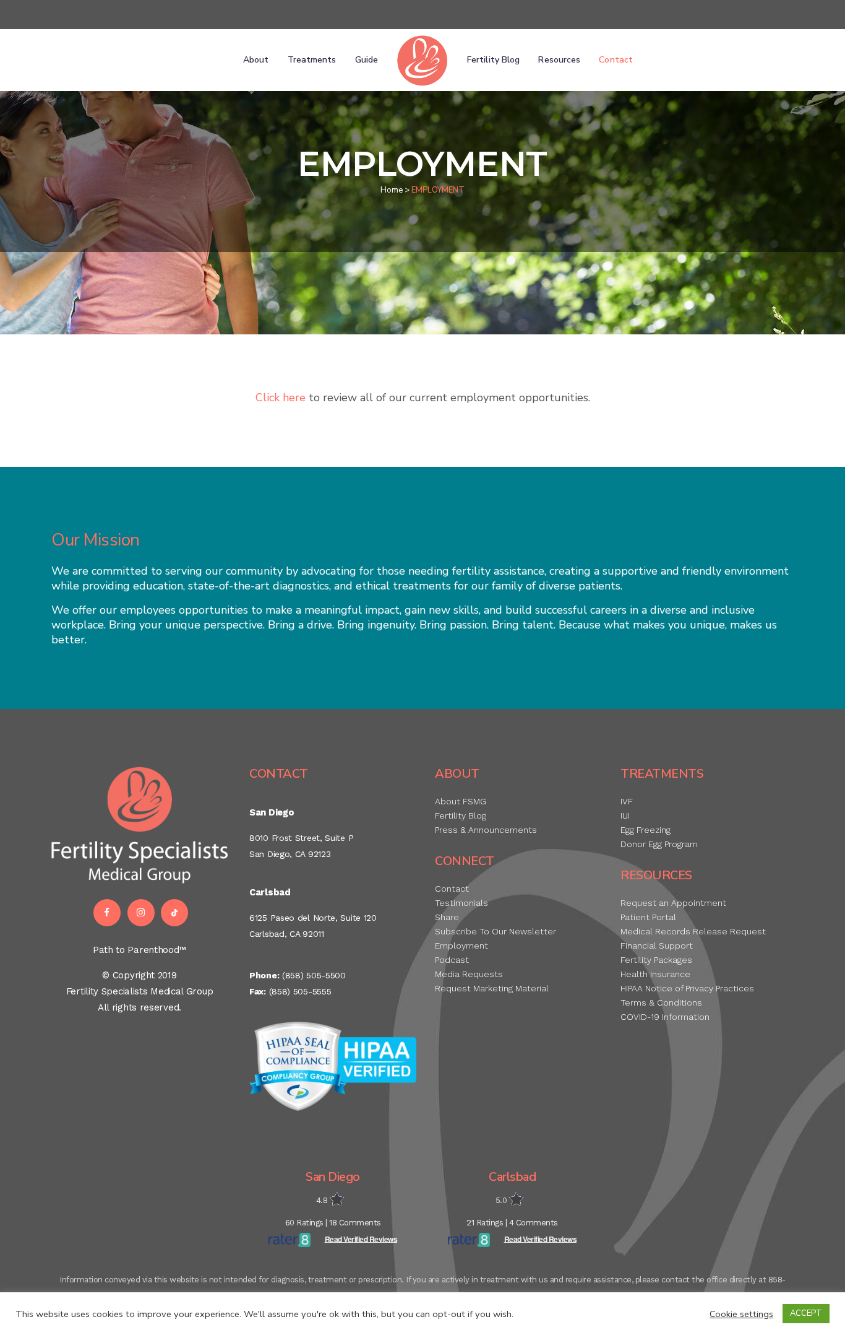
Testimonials (461, 903)
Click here (280, 397)
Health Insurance (655, 974)
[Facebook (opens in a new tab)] (105, 912)
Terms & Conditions (661, 1002)
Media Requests (469, 974)
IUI (625, 815)
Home (391, 190)
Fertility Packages (656, 960)
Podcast (452, 960)
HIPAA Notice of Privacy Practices (687, 988)
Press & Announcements (486, 830)
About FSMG (460, 801)
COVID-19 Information (665, 1017)
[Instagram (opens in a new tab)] (142, 912)
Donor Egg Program (659, 844)
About (457, 773)
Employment (461, 945)
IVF (626, 801)
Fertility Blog (460, 815)
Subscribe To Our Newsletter (495, 931)
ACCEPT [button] (806, 1313)
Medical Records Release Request (693, 931)
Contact (278, 773)
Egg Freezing (645, 830)
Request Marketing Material (492, 988)
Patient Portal (648, 917)
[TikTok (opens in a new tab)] (176, 912)
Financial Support (656, 945)
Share (447, 917)
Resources (656, 875)
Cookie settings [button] (741, 1314)
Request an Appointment (673, 903)
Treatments (661, 773)
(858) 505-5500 (314, 975)
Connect (464, 861)
